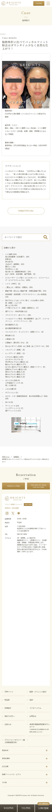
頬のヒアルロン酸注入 (13, 372)
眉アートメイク (11, 411)
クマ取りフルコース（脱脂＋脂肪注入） (20, 308)
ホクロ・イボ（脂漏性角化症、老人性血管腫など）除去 (26, 396)
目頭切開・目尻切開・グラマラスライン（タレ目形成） (26, 294)
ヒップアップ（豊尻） (13, 353)
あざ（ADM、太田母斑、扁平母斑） (19, 274)
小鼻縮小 (8, 339)
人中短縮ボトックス (13, 383)
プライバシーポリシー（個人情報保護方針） (15, 741)
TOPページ (5, 456)
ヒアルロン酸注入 (12, 357)
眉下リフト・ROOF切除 (14, 311)
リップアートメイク (13, 408)
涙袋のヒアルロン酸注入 (14, 369)
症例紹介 (16, 456)
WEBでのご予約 (13, 486)
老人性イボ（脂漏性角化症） (16, 272)
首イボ (7, 402)
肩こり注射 (9, 385)
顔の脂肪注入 (10, 325)
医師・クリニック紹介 (38, 692)
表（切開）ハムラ (12, 303)
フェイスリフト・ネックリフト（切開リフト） (23, 332)
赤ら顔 (7, 262)
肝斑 (7, 259)
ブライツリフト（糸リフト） (16, 315)
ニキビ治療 (9, 389)
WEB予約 (39, 3)
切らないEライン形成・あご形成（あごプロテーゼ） (25, 346)
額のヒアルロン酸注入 (13, 364)
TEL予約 (25, 808)
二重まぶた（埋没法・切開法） (17, 287)
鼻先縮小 (8, 335)
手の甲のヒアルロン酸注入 (15, 362)
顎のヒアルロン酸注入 (13, 377)
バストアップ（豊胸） (13, 350)
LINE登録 (43, 808)
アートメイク (10, 406)
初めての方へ (10, 716)
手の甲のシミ (10, 269)
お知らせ (8, 724)
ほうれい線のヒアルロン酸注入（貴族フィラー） (24, 367)
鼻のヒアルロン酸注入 (13, 374)
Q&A (31, 700)
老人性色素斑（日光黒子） (15, 257)
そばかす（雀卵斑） (13, 264)
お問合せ (33, 716)
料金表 (7, 700)
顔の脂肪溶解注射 (12, 328)
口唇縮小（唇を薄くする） (15, 343)
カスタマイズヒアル (13, 359)
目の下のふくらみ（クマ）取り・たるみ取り (22, 300)
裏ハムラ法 (9, 305)
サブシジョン (10, 393)
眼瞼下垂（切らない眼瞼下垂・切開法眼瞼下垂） (24, 291)
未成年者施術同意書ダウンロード (40, 728)
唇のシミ (8, 267)
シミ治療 (8, 254)
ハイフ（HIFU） (11, 284)
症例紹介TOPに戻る (26, 211)
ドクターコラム (35, 708)
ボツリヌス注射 (11, 380)
